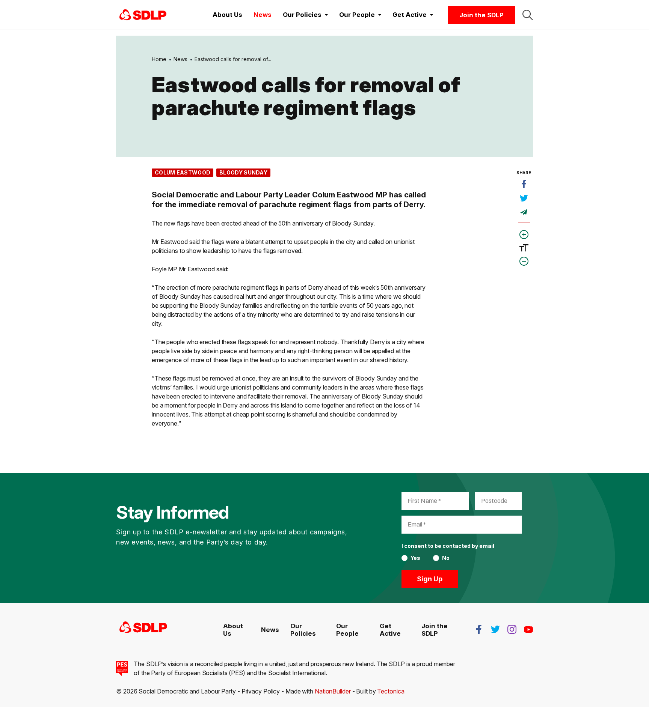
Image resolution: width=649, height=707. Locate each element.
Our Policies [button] (303, 14)
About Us (227, 14)
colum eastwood (182, 172)
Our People (347, 629)
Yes (415, 558)
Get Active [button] (410, 14)
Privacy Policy (260, 691)
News (263, 14)
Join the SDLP (481, 15)
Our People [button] (357, 14)
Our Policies (303, 629)
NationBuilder (333, 691)
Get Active (390, 629)
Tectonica (390, 691)
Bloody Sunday (243, 172)
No (446, 558)
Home (159, 59)
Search (527, 15)
